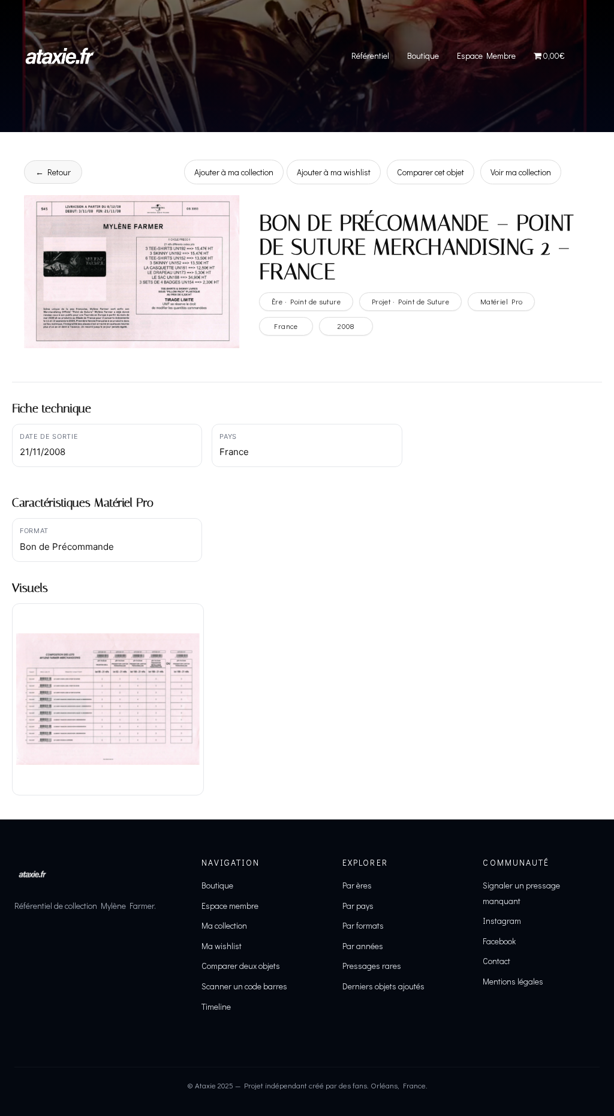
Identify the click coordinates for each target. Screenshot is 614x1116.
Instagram (502, 920)
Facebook (499, 941)
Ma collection (224, 925)
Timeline (216, 1006)
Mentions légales (513, 981)
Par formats (363, 925)
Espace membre (229, 905)
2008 (346, 326)
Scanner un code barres (244, 986)
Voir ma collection (520, 172)
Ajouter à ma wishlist (334, 172)
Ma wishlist (221, 946)
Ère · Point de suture (306, 301)
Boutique (423, 55)
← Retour (53, 172)
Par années (362, 946)
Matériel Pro (501, 301)
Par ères (357, 885)
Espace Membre (486, 55)
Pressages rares (371, 965)
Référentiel (370, 55)
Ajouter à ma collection (233, 172)
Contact (496, 961)
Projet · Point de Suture (410, 301)
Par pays (358, 905)
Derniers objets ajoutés (383, 986)
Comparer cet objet (430, 172)
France (285, 326)
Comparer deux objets (240, 965)
